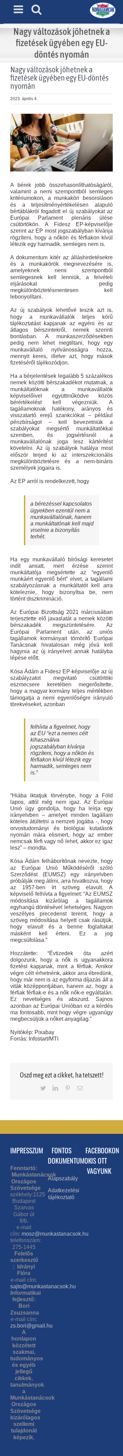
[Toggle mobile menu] (19, 9)
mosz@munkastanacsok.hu (55, 1234)
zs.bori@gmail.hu (31, 1326)
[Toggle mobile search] (36, 9)
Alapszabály (63, 1178)
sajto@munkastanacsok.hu (43, 1286)
